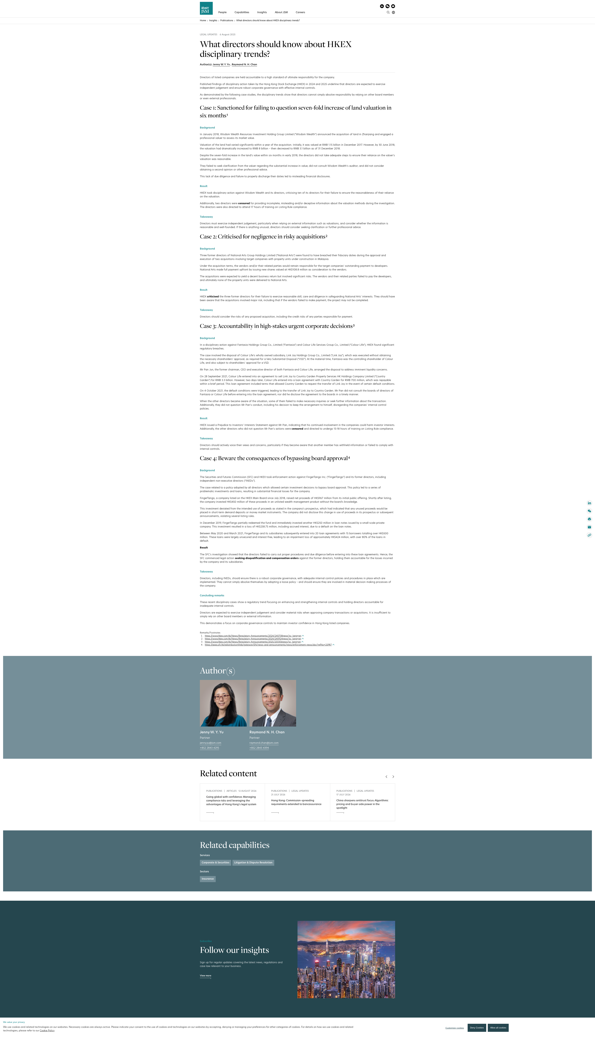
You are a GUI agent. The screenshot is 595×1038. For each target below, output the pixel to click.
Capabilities (242, 12)
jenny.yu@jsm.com (210, 743)
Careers (300, 12)
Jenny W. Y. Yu (221, 64)
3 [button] (354, 325)
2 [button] (326, 236)
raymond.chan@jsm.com (264, 743)
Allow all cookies (498, 1027)
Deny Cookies (477, 1027)
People (222, 12)
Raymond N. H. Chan (244, 64)
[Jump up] (303, 636)
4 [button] (349, 458)
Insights (262, 12)
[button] (386, 777)
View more (205, 976)
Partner (205, 738)
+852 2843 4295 (209, 748)
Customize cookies (454, 1028)
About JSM (281, 12)
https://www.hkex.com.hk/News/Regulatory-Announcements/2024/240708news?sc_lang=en (253, 636)
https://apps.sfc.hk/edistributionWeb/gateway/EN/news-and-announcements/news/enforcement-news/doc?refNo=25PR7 (268, 645)
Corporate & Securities (215, 863)
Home (203, 21)
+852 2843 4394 (259, 748)
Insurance (208, 879)
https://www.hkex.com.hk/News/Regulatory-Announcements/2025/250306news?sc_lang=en (253, 642)
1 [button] (227, 115)
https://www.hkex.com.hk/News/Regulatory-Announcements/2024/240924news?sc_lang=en (253, 639)
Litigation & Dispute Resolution (253, 863)
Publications (226, 21)
